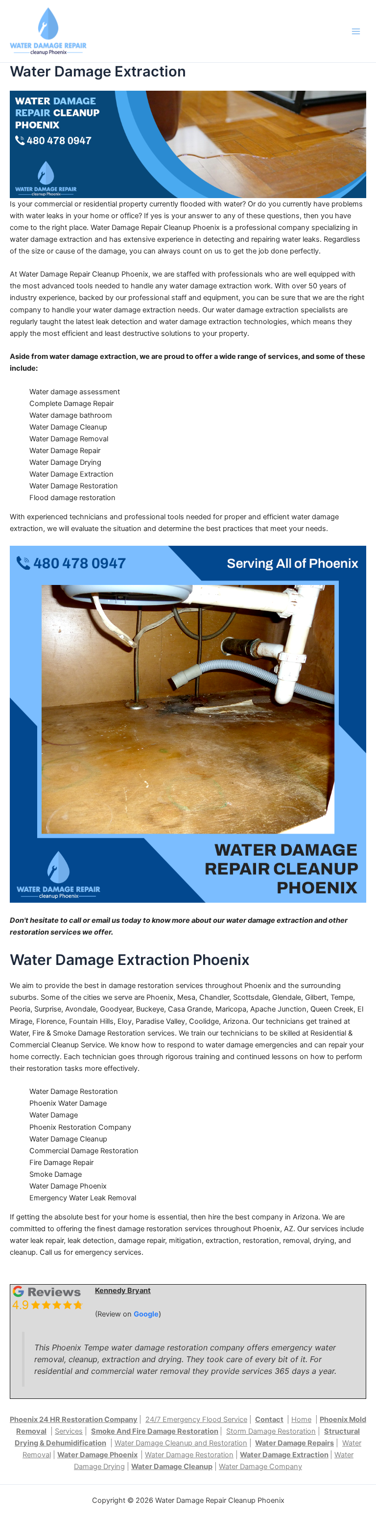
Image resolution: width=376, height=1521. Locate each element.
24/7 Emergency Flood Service (196, 1419)
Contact (269, 1419)
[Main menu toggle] (356, 31)
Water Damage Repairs (294, 1443)
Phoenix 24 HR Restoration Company (74, 1419)
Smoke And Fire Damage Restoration (154, 1431)
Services (69, 1431)
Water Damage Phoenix (97, 1454)
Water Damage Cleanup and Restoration (181, 1443)
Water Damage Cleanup (171, 1466)
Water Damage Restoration (189, 1454)
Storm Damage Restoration (271, 1431)
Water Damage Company (260, 1466)
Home (301, 1419)
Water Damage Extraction (284, 1454)
